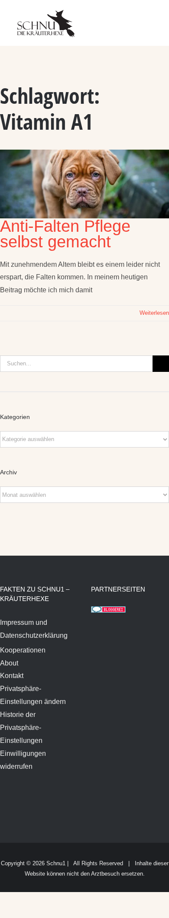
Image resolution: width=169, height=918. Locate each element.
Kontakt (11, 675)
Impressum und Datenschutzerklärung (34, 629)
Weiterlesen (154, 313)
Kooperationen (23, 650)
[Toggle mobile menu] (152, 17)
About (9, 663)
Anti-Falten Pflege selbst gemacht (65, 234)
